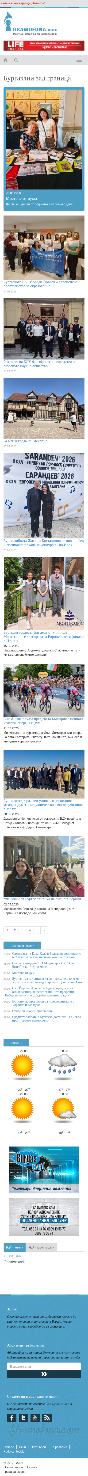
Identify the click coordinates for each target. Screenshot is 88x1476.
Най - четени (14, 1247)
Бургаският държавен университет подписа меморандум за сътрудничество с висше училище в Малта (43, 804)
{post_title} (15, 1255)
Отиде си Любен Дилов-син (32, 1011)
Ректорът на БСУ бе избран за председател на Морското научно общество (40, 363)
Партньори (38, 1447)
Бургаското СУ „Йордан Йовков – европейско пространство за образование (40, 283)
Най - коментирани (41, 1247)
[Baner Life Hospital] (44, 46)
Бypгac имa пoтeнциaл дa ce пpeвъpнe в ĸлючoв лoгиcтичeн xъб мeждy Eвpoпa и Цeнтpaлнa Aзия (47, 980)
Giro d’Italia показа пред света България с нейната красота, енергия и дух (43, 720)
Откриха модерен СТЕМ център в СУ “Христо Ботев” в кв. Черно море (45, 965)
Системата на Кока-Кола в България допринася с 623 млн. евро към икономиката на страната (46, 955)
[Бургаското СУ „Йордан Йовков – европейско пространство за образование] (44, 248)
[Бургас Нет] (44, 1172)
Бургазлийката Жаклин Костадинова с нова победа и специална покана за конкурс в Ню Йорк (44, 542)
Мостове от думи (21, 198)
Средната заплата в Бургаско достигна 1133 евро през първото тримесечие (46, 1018)
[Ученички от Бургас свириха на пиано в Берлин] (44, 866)
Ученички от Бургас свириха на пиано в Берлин (42, 898)
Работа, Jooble (14, 1451)
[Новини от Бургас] (44, 23)
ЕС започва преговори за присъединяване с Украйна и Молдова (43, 1003)
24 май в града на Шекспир (25, 440)
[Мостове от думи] (44, 139)
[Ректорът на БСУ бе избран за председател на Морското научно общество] (44, 329)
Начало (9, 1447)
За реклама (59, 1447)
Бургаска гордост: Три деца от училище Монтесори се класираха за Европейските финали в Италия (44, 636)
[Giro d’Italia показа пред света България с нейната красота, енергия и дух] (44, 690)
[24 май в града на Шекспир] (44, 408)
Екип (22, 1447)
